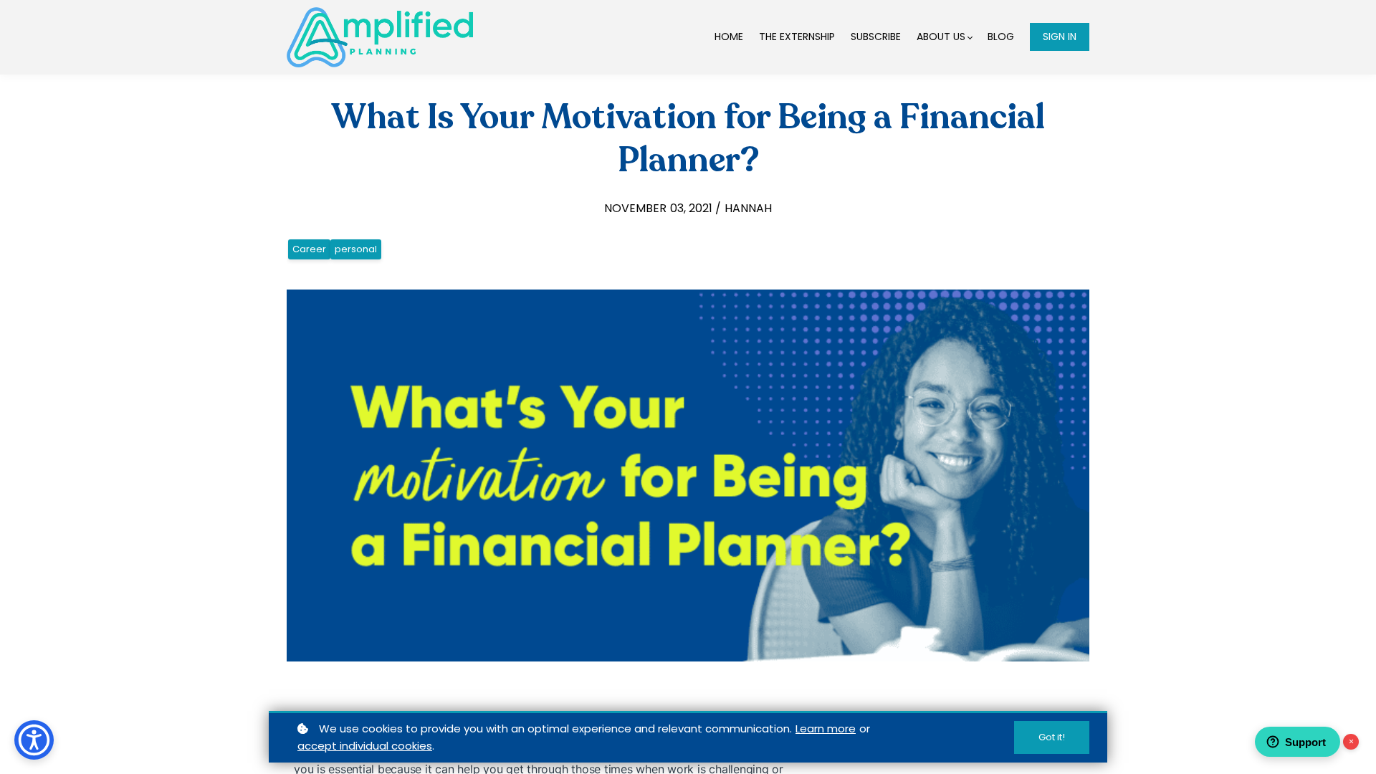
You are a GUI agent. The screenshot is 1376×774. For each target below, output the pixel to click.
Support (1305, 742)
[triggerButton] (34, 740)
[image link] (380, 37)
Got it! (1051, 737)
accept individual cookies (364, 745)
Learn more (826, 728)
